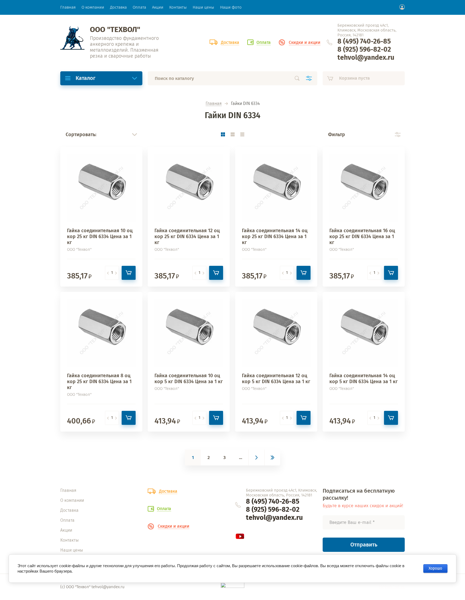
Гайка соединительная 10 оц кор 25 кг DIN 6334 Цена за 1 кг (100, 236)
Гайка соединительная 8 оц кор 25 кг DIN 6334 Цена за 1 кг (99, 381)
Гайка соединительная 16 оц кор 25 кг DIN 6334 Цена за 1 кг (362, 236)
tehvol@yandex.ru (365, 58)
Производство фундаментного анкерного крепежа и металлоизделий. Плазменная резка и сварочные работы (124, 47)
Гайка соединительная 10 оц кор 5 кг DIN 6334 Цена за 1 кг (188, 378)
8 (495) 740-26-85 (364, 41)
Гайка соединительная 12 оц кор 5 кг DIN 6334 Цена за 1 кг (276, 378)
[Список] (232, 134)
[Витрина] (223, 134)
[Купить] (129, 273)
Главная (214, 103)
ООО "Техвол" (79, 249)
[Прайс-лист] (242, 134)
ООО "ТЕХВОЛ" (115, 29)
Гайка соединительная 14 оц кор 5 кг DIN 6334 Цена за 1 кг (363, 378)
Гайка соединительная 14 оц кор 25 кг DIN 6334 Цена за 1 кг (275, 236)
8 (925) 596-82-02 (364, 49)
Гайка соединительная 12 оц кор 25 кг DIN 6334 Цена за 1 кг (187, 236)
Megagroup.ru (392, 586)
